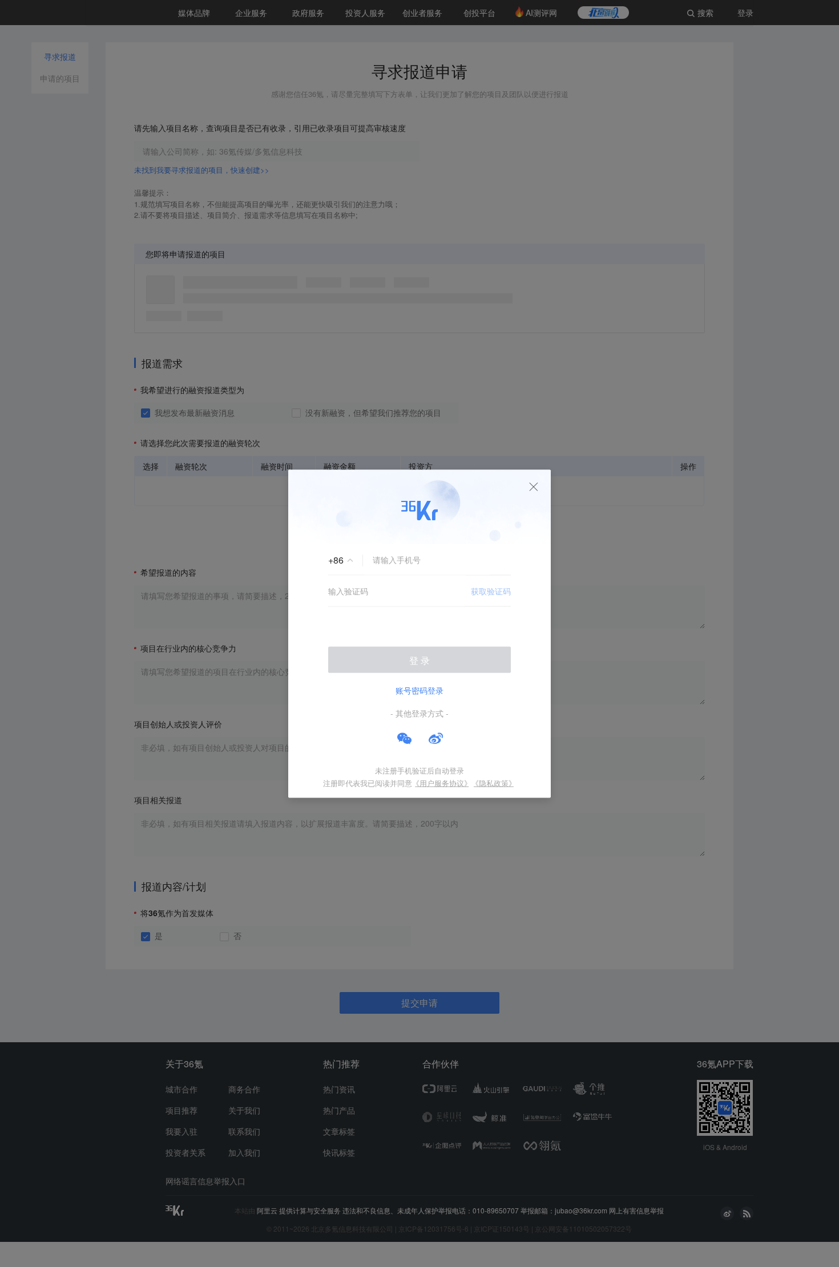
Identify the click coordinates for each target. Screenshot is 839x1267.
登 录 (419, 659)
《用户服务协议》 (441, 782)
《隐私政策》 (493, 782)
